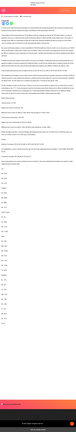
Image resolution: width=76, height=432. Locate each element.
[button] (3, 10)
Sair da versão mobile (38, 430)
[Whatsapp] (11, 24)
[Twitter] (7, 24)
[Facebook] (3, 24)
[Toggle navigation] (3, 10)
